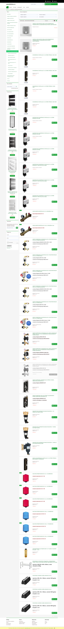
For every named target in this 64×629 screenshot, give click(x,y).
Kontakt (46, 622)
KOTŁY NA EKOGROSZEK (10, 33)
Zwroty (7, 622)
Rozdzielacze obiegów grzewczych (12, 71)
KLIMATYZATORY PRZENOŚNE (11, 46)
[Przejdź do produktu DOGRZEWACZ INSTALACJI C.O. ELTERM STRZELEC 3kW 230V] (26, 76)
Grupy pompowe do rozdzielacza (12, 67)
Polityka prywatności (22, 622)
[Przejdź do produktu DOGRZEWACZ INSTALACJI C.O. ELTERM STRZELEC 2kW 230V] (26, 61)
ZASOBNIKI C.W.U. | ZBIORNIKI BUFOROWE (11, 49)
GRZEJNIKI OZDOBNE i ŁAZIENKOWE (11, 16)
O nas (46, 621)
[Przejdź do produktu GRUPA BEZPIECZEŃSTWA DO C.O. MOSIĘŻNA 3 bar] (26, 217)
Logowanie (33, 621)
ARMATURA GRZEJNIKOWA (10, 27)
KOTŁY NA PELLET (9, 29)
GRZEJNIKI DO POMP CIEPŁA (10, 20)
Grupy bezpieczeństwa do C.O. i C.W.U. (12, 63)
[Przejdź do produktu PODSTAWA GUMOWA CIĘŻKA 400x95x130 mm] (26, 580)
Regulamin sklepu (21, 623)
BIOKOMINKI (9, 14)
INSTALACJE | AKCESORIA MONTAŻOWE (12, 51)
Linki (45, 623)
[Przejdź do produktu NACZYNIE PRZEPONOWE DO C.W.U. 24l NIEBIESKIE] (26, 541)
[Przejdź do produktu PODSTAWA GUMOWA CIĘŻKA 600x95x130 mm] (26, 594)
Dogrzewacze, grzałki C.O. (11, 55)
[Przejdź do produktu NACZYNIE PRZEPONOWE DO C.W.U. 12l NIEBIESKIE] (26, 516)
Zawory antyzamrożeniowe (11, 57)
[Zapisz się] (17, 228)
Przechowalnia (34, 623)
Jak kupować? (21, 621)
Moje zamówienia (34, 622)
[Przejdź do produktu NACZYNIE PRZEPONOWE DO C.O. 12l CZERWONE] (26, 478)
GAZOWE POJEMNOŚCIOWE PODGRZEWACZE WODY (10, 76)
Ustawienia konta (34, 624)
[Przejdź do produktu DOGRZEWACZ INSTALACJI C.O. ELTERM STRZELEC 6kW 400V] (26, 108)
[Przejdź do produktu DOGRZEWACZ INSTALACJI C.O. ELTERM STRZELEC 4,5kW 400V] (26, 92)
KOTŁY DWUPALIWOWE (10, 31)
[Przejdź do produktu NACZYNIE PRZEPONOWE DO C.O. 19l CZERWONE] (26, 491)
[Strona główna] (11, 4)
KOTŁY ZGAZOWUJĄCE (10, 35)
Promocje (8, 80)
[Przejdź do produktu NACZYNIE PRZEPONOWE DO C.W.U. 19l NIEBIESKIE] (26, 528)
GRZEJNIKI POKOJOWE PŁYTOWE (11, 25)
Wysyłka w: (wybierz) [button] (23, 16)
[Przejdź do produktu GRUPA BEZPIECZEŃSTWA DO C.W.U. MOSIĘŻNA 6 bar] (26, 230)
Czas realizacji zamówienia (10, 621)
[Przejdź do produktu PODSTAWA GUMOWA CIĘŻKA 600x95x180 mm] (26, 608)
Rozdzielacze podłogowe (11, 69)
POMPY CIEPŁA (9, 37)
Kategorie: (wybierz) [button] (23, 14)
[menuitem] (10, 7)
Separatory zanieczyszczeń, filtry (12, 53)
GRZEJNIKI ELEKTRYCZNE (10, 18)
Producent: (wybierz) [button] (42, 14)
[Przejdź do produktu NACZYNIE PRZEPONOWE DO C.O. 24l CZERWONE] (26, 503)
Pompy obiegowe (10, 73)
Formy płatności (8, 623)
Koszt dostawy (8, 624)
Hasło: (8, 238)
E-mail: (8, 234)
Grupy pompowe (10, 65)
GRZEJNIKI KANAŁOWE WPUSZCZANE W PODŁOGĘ (12, 23)
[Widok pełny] (56, 20)
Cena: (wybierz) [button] (41, 16)
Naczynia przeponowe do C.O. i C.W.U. (12, 60)
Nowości (8, 78)
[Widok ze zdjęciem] (54, 20)
